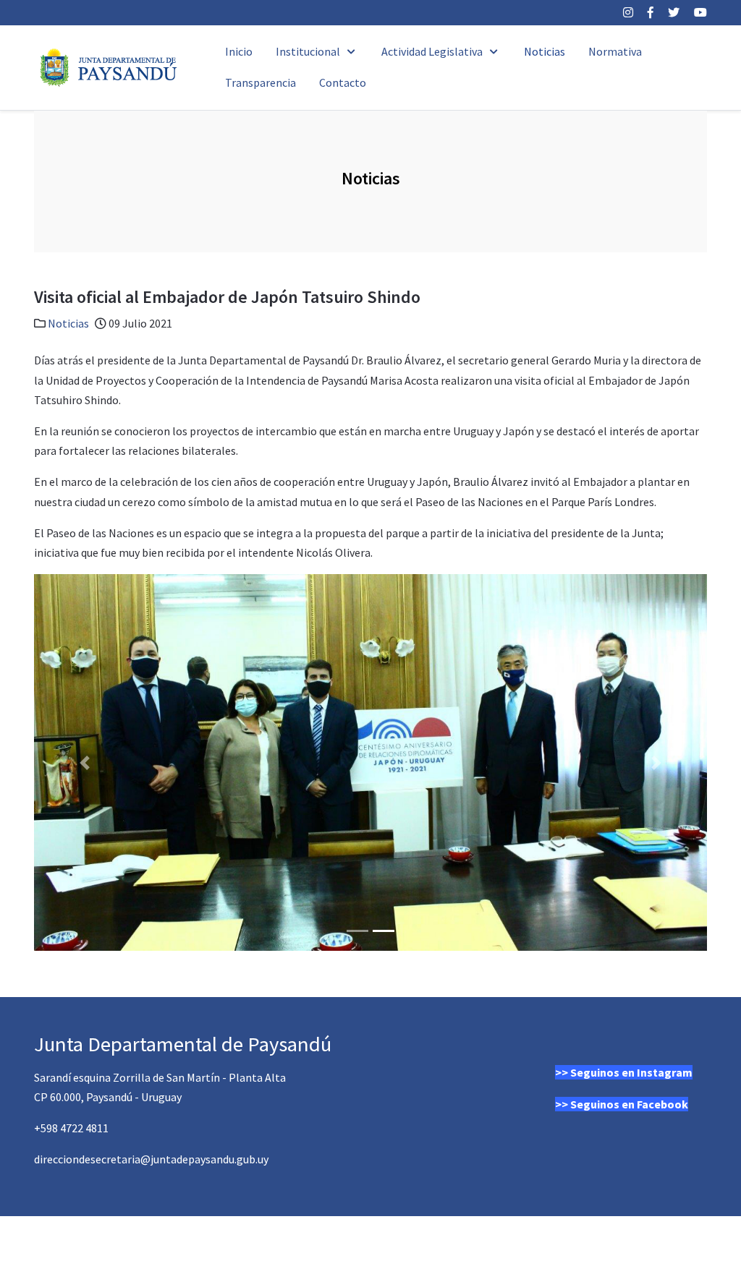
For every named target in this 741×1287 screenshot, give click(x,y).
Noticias (68, 323)
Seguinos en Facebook (629, 1104)
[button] (84, 762)
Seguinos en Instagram (631, 1072)
